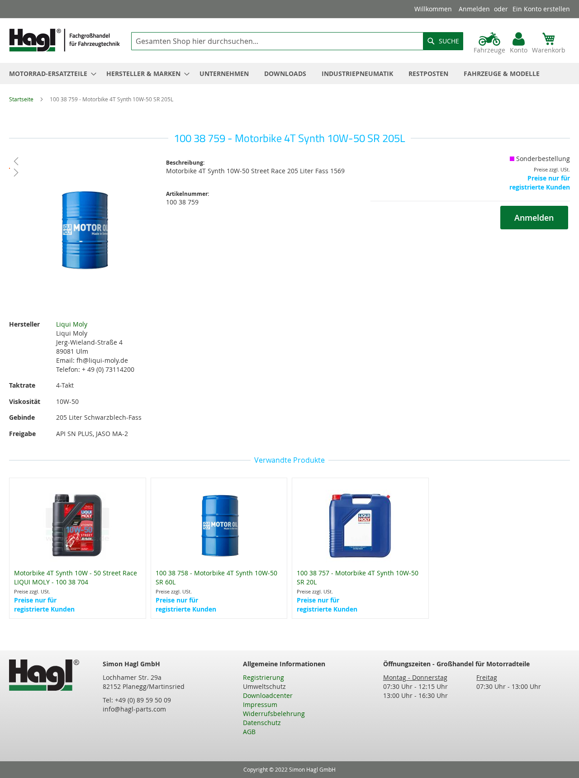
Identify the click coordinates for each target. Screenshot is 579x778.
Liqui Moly (71, 324)
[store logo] (64, 40)
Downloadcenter (268, 695)
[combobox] (297, 41)
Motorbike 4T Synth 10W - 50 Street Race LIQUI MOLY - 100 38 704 (75, 577)
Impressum (260, 704)
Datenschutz (262, 722)
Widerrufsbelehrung (274, 713)
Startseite (21, 99)
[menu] (289, 73)
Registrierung (263, 677)
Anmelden (474, 9)
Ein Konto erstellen (541, 9)
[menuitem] (50, 73)
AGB (249, 731)
